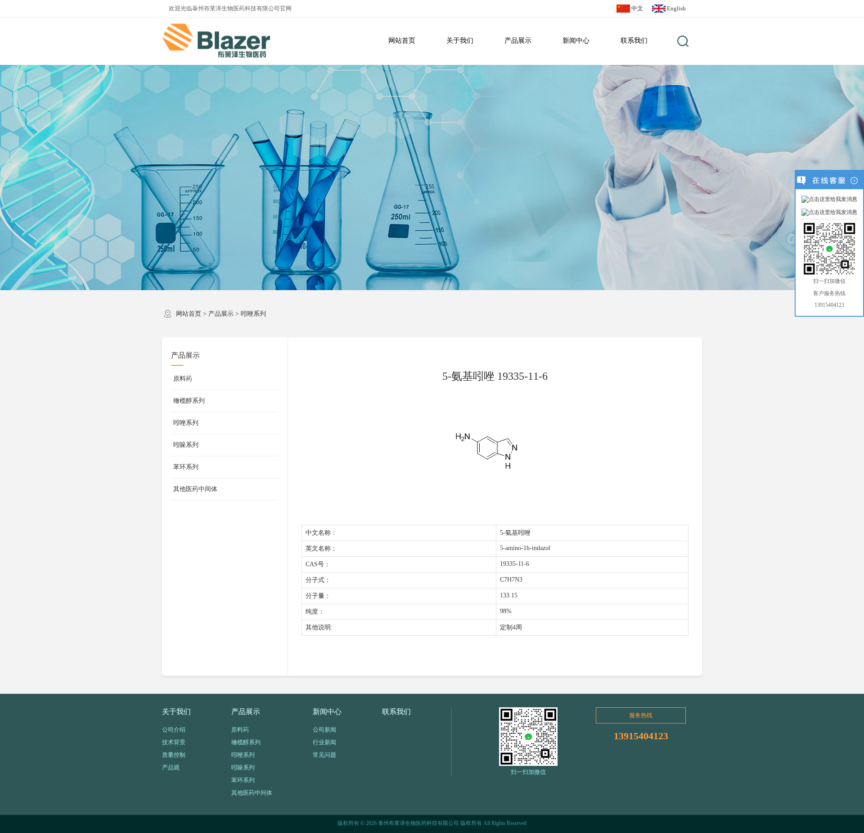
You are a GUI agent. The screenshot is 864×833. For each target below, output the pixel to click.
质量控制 (173, 754)
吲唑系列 (253, 313)
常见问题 (324, 754)
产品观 (171, 767)
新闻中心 (327, 711)
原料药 (182, 378)
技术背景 (173, 742)
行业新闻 (324, 742)
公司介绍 (173, 729)
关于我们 (176, 711)
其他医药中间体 (195, 489)
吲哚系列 (185, 445)
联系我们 (396, 711)
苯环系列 (185, 467)
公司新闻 (324, 729)
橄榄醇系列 (189, 400)
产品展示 (221, 313)
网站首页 (188, 313)
